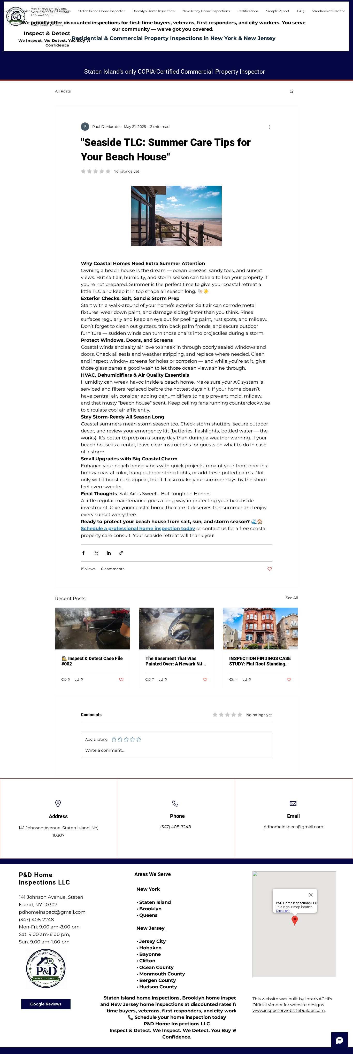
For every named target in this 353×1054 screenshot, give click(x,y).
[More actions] (269, 126)
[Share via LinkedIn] (108, 553)
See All (292, 597)
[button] (328, 11)
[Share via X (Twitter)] (96, 553)
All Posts (63, 91)
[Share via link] (121, 553)
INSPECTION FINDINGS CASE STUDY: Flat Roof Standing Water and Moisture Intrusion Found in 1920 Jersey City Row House (260, 661)
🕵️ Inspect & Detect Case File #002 (92, 661)
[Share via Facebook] (83, 553)
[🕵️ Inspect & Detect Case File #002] (92, 628)
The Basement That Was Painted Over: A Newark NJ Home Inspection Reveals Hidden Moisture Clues (173, 661)
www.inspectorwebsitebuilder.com (288, 1010)
